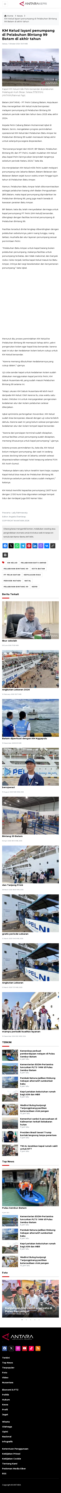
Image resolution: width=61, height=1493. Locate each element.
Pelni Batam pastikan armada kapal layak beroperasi (26, 786)
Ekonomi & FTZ (10, 1389)
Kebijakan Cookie (11, 1458)
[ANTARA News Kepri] (33, 4)
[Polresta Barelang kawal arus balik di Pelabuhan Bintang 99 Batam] (30, 815)
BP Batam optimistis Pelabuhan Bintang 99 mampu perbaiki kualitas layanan (26, 1030)
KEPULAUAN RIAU (32, 575)
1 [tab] (22, 1319)
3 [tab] (30, 1319)
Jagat (5, 1414)
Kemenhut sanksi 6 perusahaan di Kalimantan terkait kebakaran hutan (38, 1122)
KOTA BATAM (38, 569)
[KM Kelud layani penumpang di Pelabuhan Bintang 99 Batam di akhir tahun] (30, 1187)
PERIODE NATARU (12, 581)
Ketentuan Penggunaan (15, 1449)
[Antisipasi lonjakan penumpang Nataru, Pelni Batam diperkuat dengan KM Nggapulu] (30, 717)
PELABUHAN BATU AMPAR (33, 563)
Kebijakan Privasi (11, 1453)
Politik (5, 1394)
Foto (5, 1272)
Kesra (20, 16)
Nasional (6, 1436)
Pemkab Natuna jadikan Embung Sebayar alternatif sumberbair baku (37, 1081)
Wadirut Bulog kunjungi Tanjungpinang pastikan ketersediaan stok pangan (34, 1108)
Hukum (6, 1399)
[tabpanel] (30, 1299)
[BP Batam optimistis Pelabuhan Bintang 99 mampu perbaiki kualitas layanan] (30, 1011)
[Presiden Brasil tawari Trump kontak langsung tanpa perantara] (10, 1136)
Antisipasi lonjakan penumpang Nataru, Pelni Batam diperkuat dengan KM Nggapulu (27, 737)
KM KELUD (12, 563)
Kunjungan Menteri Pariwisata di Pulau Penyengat (28, 1309)
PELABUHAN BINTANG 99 (16, 569)
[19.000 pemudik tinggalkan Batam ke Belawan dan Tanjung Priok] (30, 864)
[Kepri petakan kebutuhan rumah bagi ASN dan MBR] (10, 1095)
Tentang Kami (9, 1463)
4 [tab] (34, 1319)
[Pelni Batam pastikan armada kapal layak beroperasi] (30, 766)
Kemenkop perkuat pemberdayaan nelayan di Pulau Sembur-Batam (37, 1054)
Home (10, 16)
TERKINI (7, 1042)
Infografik (7, 1441)
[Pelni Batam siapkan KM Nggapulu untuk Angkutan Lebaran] (30, 962)
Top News (8, 1161)
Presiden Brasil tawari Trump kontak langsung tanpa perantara (38, 1134)
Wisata (6, 1421)
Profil (5, 1409)
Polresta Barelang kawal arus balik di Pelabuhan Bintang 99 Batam (29, 834)
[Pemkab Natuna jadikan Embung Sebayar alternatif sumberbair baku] (10, 1082)
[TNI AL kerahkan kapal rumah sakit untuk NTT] (10, 1150)
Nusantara (7, 1382)
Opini (5, 1431)
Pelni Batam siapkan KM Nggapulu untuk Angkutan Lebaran (25, 981)
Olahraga (7, 1426)
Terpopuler (8, 1367)
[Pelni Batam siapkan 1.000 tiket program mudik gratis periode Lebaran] (30, 913)
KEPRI (35, 587)
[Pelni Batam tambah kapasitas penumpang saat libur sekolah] (30, 620)
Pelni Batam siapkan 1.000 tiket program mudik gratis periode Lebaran (29, 932)
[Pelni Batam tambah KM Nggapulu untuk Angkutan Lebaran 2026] (30, 669)
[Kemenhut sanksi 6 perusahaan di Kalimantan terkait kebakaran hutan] (10, 1123)
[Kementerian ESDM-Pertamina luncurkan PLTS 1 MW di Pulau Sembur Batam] (10, 1068)
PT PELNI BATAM (12, 575)
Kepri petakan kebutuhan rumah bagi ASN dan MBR (38, 1093)
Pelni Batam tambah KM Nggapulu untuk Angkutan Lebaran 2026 (25, 688)
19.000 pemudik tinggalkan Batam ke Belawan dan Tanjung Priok (28, 883)
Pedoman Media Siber (14, 1468)
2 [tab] (26, 1319)
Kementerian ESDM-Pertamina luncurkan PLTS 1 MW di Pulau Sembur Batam (36, 1067)
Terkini (6, 1357)
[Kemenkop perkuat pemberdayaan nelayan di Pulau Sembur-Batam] (10, 1055)
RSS (4, 1473)
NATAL (28, 581)
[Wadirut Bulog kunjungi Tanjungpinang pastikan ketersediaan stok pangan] (10, 1109)
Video (5, 1377)
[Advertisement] (30, 303)
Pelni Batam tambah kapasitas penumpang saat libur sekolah (30, 639)
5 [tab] (39, 1319)
